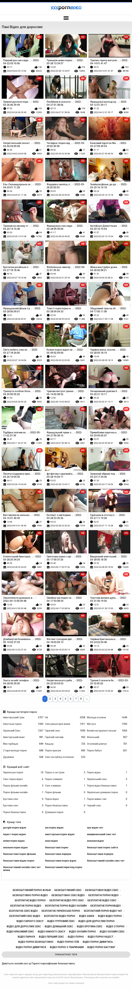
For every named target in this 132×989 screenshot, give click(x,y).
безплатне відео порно (30, 900)
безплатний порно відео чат (103, 910)
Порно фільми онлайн (23, 785)
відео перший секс (51, 936)
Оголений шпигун (107, 743)
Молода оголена (107, 717)
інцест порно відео (14, 834)
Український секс (107, 779)
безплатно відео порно (59, 916)
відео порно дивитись (98, 942)
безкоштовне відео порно (18, 860)
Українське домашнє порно (107, 792)
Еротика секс (23, 799)
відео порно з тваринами (67, 947)
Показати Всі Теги (66, 954)
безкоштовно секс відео (68, 895)
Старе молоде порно (23, 750)
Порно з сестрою (65, 772)
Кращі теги (14, 822)
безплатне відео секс (101, 900)
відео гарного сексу (29, 921)
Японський (107, 737)
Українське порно (23, 772)
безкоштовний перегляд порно (63, 867)
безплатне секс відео (23, 910)
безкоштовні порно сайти (102, 847)
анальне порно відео (15, 847)
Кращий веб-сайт (18, 766)
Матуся (107, 724)
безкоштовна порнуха (100, 854)
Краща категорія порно (22, 711)
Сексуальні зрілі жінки (65, 724)
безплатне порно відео (25, 905)
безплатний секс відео (24, 916)
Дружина (23, 757)
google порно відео (14, 827)
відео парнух (26, 936)
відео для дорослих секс (24, 926)
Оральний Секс (23, 730)
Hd (65, 717)
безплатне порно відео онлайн (66, 905)
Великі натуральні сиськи (107, 730)
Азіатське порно (23, 724)
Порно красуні (65, 750)
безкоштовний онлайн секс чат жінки (22, 868)
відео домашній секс (59, 926)
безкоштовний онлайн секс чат (106, 860)
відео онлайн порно (82, 931)
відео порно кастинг (101, 947)
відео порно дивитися (31, 947)
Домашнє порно (65, 812)
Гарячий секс (65, 730)
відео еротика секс (89, 926)
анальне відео (95, 840)
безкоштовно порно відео (30, 895)
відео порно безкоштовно (35, 942)
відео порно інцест (100, 936)
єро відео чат (95, 827)
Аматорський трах (23, 717)
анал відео (51, 840)
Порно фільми (65, 792)
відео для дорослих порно (96, 921)
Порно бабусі (107, 750)
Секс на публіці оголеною (65, 757)
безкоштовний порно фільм (32, 890)
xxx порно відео (54, 827)
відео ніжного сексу (51, 931)
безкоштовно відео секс (101, 890)
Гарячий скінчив (65, 737)
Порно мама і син (107, 799)
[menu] (66, 18)
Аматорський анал (23, 737)
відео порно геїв (68, 942)
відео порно (76, 936)
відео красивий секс (20, 931)
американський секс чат (101, 834)
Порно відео (107, 772)
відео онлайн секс (112, 931)
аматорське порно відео (60, 834)
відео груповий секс (61, 921)
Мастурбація (23, 743)
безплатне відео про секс (67, 900)
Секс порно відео (23, 779)
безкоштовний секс (68, 890)
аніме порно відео (14, 840)
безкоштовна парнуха (58, 854)
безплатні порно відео (103, 895)
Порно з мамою (65, 779)
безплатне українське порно (61, 910)
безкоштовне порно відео (60, 860)
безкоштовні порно (56, 847)
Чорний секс (107, 805)
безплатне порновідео (105, 905)
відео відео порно (110, 916)
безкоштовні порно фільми (19, 854)
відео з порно (115, 926)
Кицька (65, 743)
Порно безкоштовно (65, 805)
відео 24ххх (86, 916)
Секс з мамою (65, 785)
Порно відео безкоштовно (107, 785)
